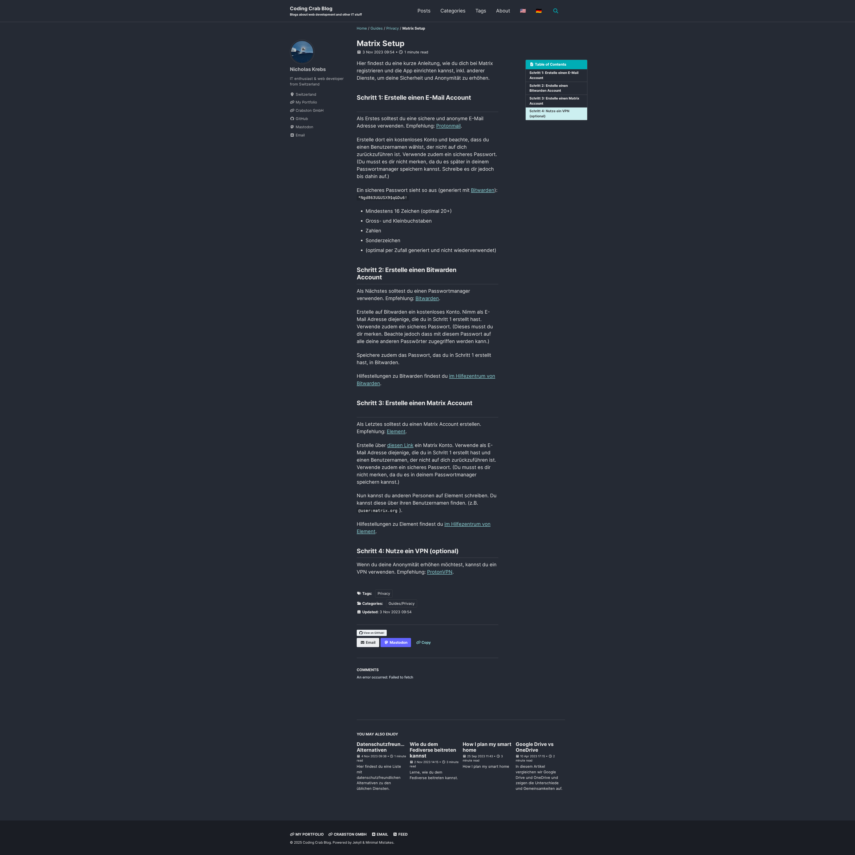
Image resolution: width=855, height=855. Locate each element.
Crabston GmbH (349, 834)
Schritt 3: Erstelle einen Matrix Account (554, 101)
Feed (402, 834)
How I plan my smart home (487, 747)
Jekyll (357, 842)
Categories (453, 11)
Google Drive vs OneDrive (535, 747)
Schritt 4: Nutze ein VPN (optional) (549, 113)
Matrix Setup (381, 43)
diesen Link (400, 445)
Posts (424, 11)
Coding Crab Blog (326, 11)
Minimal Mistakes (379, 842)
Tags (480, 11)
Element (396, 431)
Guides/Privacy (402, 603)
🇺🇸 (523, 11)
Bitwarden (482, 190)
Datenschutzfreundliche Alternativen (386, 747)
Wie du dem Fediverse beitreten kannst (433, 750)
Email (382, 834)
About (503, 11)
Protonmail (448, 126)
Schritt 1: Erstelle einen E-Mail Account (553, 75)
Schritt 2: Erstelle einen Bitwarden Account (548, 88)
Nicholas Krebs (308, 69)
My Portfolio (309, 834)
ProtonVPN (439, 572)
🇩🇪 (539, 11)
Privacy (384, 593)
